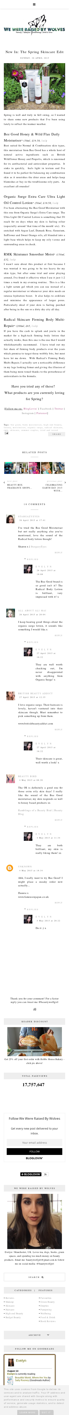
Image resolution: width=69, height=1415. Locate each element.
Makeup (10, 1301)
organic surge (35, 427)
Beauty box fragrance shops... (19, 486)
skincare (14, 430)
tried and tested (49, 430)
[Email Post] (6, 432)
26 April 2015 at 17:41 (32, 520)
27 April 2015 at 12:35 (32, 697)
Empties (44, 1305)
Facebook (46, 408)
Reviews (10, 1297)
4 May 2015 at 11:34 (48, 837)
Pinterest (41, 413)
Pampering (46, 1309)
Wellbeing (45, 1313)
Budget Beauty (13, 1317)
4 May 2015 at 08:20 (31, 780)
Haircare (10, 1309)
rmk (6, 430)
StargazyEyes (29, 516)
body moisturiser (32, 424)
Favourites (46, 1297)
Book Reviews (48, 1321)
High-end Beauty (14, 1313)
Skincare (10, 1305)
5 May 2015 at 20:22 (48, 920)
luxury (7, 427)
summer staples (29, 430)
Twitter (58, 408)
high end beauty (53, 424)
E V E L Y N (44, 566)
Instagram (28, 413)
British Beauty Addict (35, 693)
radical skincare (53, 427)
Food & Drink (47, 1317)
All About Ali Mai (32, 610)
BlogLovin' (30, 408)
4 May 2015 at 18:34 (31, 870)
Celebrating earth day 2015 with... (52, 487)
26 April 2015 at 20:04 (32, 614)
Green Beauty (47, 1301)
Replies (33, 559)
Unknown (25, 866)
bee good (16, 424)
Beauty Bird (27, 776)
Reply (59, 552)
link (43, 140)
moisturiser (19, 427)
